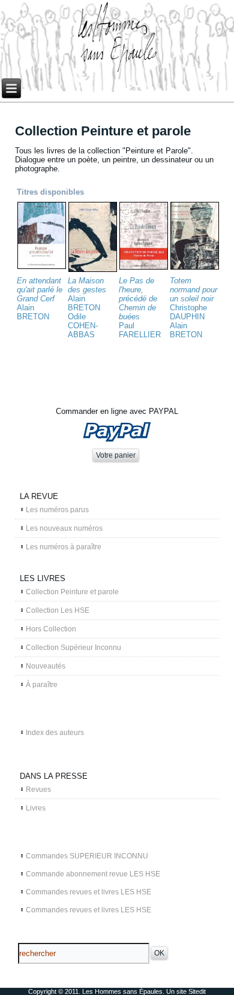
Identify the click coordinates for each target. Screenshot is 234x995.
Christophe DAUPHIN (188, 312)
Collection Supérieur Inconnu (73, 647)
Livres (36, 808)
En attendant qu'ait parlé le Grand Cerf (39, 289)
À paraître (42, 685)
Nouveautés (45, 666)
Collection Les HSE (57, 610)
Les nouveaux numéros (64, 528)
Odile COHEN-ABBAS (83, 325)
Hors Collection (51, 629)
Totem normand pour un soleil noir (193, 289)
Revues (38, 789)
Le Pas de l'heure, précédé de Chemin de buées (138, 298)
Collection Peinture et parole (72, 592)
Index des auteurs (55, 732)
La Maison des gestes (87, 285)
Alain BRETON (33, 312)
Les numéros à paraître (63, 547)
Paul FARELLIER (140, 330)
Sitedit (197, 991)
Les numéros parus (57, 510)
